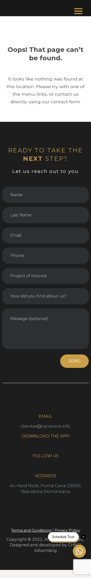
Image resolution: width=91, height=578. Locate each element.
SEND (74, 360)
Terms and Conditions (31, 530)
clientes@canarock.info (45, 426)
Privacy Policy (67, 530)
